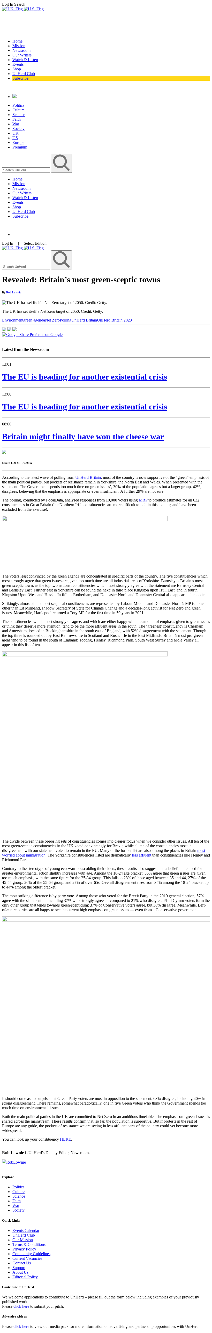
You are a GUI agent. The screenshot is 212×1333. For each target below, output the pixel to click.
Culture (18, 110)
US (15, 138)
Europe (18, 142)
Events (18, 64)
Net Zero (52, 320)
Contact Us (21, 1263)
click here (21, 1306)
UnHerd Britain (84, 320)
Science (18, 114)
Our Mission (22, 1240)
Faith (16, 119)
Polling (65, 320)
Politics (18, 105)
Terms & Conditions (29, 1244)
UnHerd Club (23, 73)
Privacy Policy (24, 1249)
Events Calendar (25, 1230)
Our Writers (22, 55)
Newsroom (21, 50)
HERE (65, 1139)
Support (18, 1267)
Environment (12, 320)
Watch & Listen (25, 59)
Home (17, 41)
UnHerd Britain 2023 (114, 320)
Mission (18, 46)
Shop (16, 69)
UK (15, 133)
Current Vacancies (27, 1258)
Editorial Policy (25, 1277)
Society (18, 128)
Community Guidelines (31, 1254)
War (15, 124)
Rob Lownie (13, 292)
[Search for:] (26, 170)
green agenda (34, 320)
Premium (19, 147)
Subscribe (20, 78)
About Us (20, 1272)
